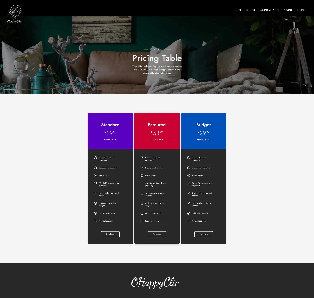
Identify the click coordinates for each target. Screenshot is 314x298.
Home (238, 10)
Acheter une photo (270, 10)
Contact (302, 10)
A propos (288, 10)
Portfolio (250, 10)
